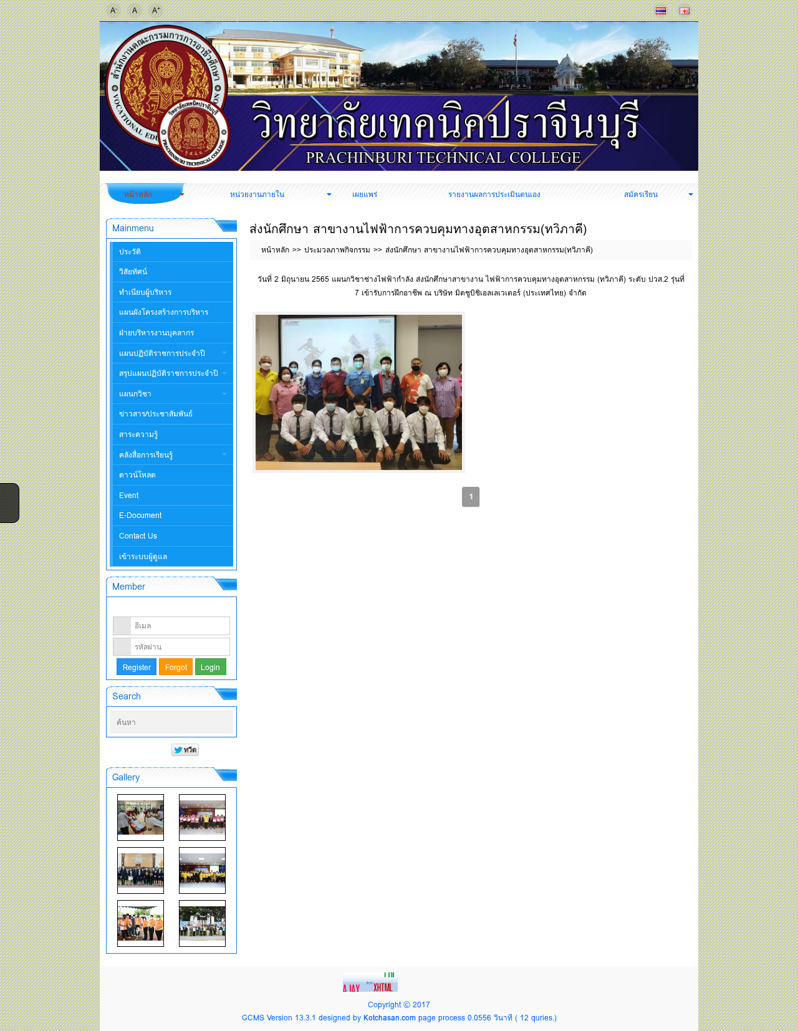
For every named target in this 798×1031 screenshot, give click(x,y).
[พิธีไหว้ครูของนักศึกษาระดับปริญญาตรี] (140, 870)
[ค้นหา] (225, 722)
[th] (660, 10)
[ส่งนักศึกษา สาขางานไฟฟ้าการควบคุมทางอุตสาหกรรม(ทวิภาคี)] (358, 392)
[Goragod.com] (371, 981)
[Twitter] (8, 508)
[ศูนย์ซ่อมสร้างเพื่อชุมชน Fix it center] (140, 923)
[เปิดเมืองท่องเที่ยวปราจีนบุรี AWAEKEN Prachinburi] (202, 923)
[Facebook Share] (8, 492)
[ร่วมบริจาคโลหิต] (140, 817)
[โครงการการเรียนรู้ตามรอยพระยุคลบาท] (202, 817)
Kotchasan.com (389, 1018)
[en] (684, 10)
